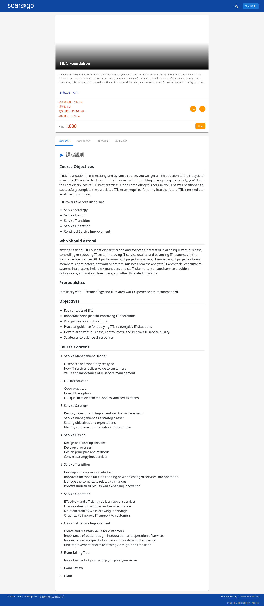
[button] (236, 6)
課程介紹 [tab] (64, 141)
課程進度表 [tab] (84, 141)
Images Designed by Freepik (243, 603)
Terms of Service (249, 596)
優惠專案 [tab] (103, 141)
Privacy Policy (229, 596)
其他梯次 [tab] (121, 141)
